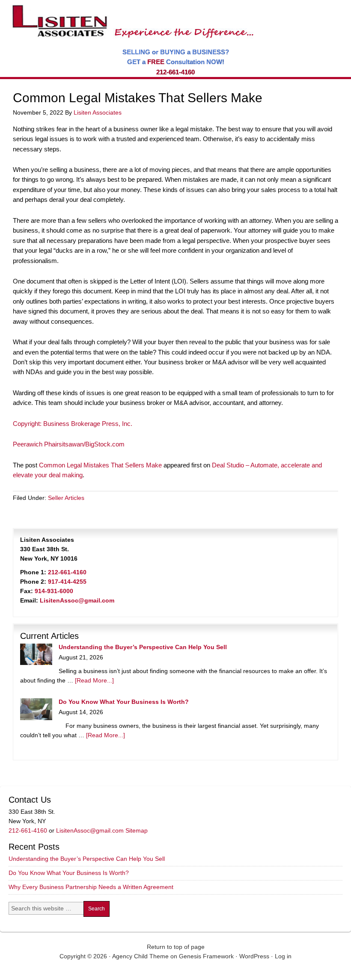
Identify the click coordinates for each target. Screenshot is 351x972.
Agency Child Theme (140, 956)
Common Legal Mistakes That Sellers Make (100, 465)
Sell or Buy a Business (130, 17)
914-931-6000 (54, 591)
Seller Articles (66, 497)
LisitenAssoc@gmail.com (77, 600)
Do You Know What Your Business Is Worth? (124, 701)
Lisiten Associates (98, 112)
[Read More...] (94, 680)
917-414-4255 (67, 581)
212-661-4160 (175, 72)
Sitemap (136, 830)
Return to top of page (176, 946)
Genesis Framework (206, 956)
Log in (283, 956)
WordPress (254, 956)
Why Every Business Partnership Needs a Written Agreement (91, 886)
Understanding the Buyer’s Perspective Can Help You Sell (143, 647)
